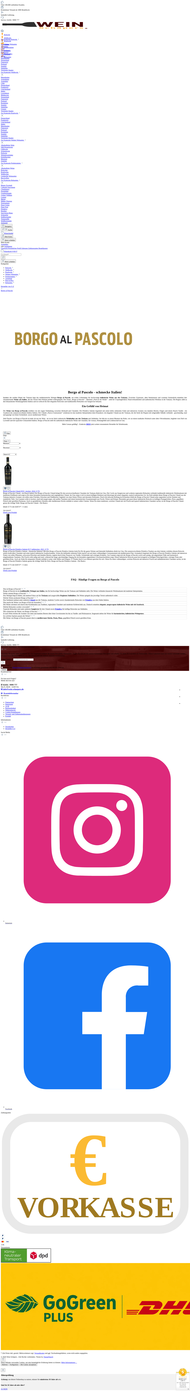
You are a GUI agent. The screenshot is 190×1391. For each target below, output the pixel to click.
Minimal (11, 443)
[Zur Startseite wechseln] (45, 28)
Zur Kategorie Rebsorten (10, 180)
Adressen (24, 248)
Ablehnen (5, 1365)
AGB (7, 706)
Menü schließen (10, 240)
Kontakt (8, 716)
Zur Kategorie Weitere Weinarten (12, 140)
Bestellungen (43, 248)
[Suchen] (3, 257)
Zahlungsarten (33, 248)
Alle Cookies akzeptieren (28, 1365)
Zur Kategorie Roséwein (9, 113)
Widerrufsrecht (10, 710)
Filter (8, 433)
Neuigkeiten (9, 727)
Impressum (9, 704)
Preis (6, 441)
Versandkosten (39, 1353)
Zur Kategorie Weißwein (10, 72)
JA (2, 1389)
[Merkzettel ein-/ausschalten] (7, 488)
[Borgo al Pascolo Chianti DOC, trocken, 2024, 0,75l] (8, 486)
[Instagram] (184, 690)
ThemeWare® (48, 1357)
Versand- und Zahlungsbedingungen (17, 714)
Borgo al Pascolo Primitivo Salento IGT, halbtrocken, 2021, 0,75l (25, 549)
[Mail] (184, 704)
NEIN (5, 1389)
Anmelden (4, 244)
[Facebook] (184, 697)
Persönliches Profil (14, 248)
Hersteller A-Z (10, 729)
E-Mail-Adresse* (7, 659)
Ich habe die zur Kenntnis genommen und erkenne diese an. (34, 667)
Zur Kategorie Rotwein (9, 39)
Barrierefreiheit (10, 708)
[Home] (95, 31)
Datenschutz (9, 702)
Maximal (12, 448)
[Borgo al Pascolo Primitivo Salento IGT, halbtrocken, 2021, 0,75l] (8, 544)
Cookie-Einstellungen (12, 712)
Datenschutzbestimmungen (21, 667)
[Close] (3, 1370)
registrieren (8, 246)
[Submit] (3, 662)
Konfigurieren (14, 1365)
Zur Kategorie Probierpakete (11, 163)
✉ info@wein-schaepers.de (12, 689)
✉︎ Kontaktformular (9, 693)
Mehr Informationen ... (69, 1362)
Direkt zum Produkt (10, 512)
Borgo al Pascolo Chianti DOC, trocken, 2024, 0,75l (21, 491)
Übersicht (4, 248)
